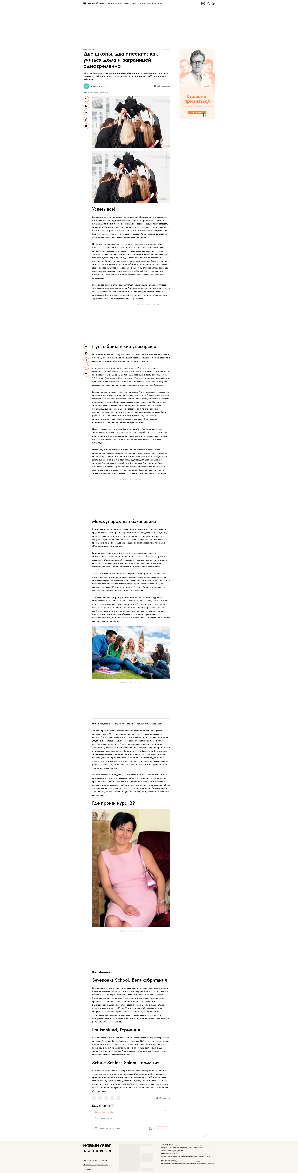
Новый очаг (97, 3)
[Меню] (84, 3)
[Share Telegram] (86, 112)
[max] (110, 1151)
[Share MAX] (86, 106)
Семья (85, 49)
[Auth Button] (213, 3)
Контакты (87, 1169)
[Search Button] (208, 3)
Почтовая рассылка (203, 3)
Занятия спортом (92, 93)
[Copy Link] (86, 119)
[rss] (84, 1151)
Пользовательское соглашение (95, 1160)
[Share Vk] (86, 99)
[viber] (106, 1151)
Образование (93, 49)
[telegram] (93, 1151)
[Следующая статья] (149, 1136)
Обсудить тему (163, 86)
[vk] (89, 1151)
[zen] (97, 1151)
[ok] (101, 1151)
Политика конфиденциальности (95, 1165)
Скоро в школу (103, 93)
